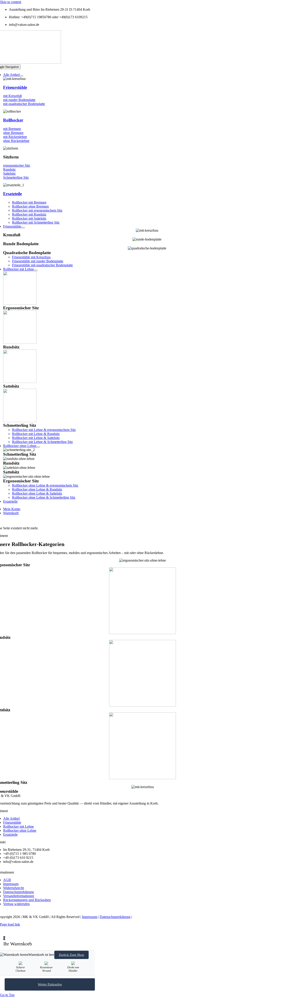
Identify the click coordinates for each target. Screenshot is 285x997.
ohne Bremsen (13, 133)
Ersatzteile (12, 193)
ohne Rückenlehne (16, 141)
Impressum (89, 917)
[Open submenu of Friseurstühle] (23, 227)
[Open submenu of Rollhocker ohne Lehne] (38, 447)
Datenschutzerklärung (115, 917)
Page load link (10, 924)
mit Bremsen (12, 129)
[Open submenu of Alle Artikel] (21, 76)
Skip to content (10, 2)
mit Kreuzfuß (12, 96)
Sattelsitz (9, 173)
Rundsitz (9, 169)
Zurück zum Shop (71, 955)
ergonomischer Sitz (16, 165)
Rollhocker (13, 120)
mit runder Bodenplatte (19, 100)
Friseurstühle (15, 87)
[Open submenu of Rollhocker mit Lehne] (35, 270)
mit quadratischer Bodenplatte (24, 104)
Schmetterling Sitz (16, 177)
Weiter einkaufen (50, 984)
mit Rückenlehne (15, 137)
